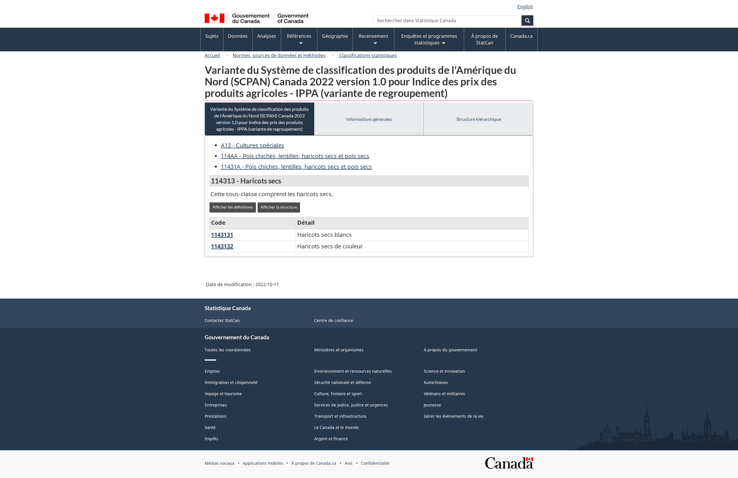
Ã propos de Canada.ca (313, 463)
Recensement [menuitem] (373, 36)
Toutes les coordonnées (228, 350)
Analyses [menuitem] (266, 36)
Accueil (212, 55)
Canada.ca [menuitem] (521, 36)
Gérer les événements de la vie (453, 416)
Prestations (215, 416)
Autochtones (436, 382)
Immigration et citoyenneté (231, 382)
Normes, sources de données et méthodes (279, 55)
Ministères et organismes (339, 350)
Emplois (212, 371)
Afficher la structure (279, 207)
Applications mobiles (263, 463)
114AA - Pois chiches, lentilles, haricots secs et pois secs (295, 156)
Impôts (211, 438)
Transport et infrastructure (340, 416)
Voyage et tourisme (223, 393)
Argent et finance (331, 438)
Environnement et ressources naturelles (353, 371)
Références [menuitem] (299, 36)
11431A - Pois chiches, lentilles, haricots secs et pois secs (296, 166)
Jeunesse (432, 405)
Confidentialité (375, 463)
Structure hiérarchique (478, 119)
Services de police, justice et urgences (351, 405)
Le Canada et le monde (336, 427)
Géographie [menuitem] (335, 36)
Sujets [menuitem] (212, 36)
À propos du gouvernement (450, 350)
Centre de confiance (333, 320)
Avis (349, 463)
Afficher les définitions (232, 207)
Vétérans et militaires (444, 393)
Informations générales (369, 119)
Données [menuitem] (238, 36)
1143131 (222, 235)
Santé (210, 427)
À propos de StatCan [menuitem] (484, 39)
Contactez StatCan (222, 320)
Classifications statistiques (367, 55)
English (525, 6)
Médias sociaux (219, 463)
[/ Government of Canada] (256, 19)
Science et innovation (444, 371)
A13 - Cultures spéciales (252, 145)
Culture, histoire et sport (338, 393)
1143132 (222, 246)
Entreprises (216, 405)
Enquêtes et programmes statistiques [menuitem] (429, 39)
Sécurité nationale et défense (342, 382)
